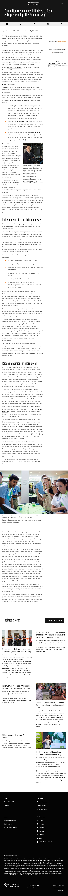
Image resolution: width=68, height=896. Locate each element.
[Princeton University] (12, 886)
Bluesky (41, 838)
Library (6, 817)
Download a (52, 63)
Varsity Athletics (41, 805)
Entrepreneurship (21, 121)
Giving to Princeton (42, 809)
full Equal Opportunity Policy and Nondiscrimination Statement (25, 874)
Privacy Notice (61, 890)
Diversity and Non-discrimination (11, 855)
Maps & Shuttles (42, 802)
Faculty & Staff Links (10, 827)
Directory (6, 805)
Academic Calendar (10, 820)
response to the (13, 67)
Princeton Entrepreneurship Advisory (20, 36)
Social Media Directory (45, 842)
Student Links (8, 824)
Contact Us (7, 798)
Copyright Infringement (59, 888)
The (5, 50)
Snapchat (42, 827)
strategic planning (21, 100)
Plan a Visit (40, 798)
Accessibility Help (9, 802)
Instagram (42, 824)
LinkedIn (41, 831)
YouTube (41, 834)
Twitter (41, 820)
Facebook (42, 817)
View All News (54, 620)
